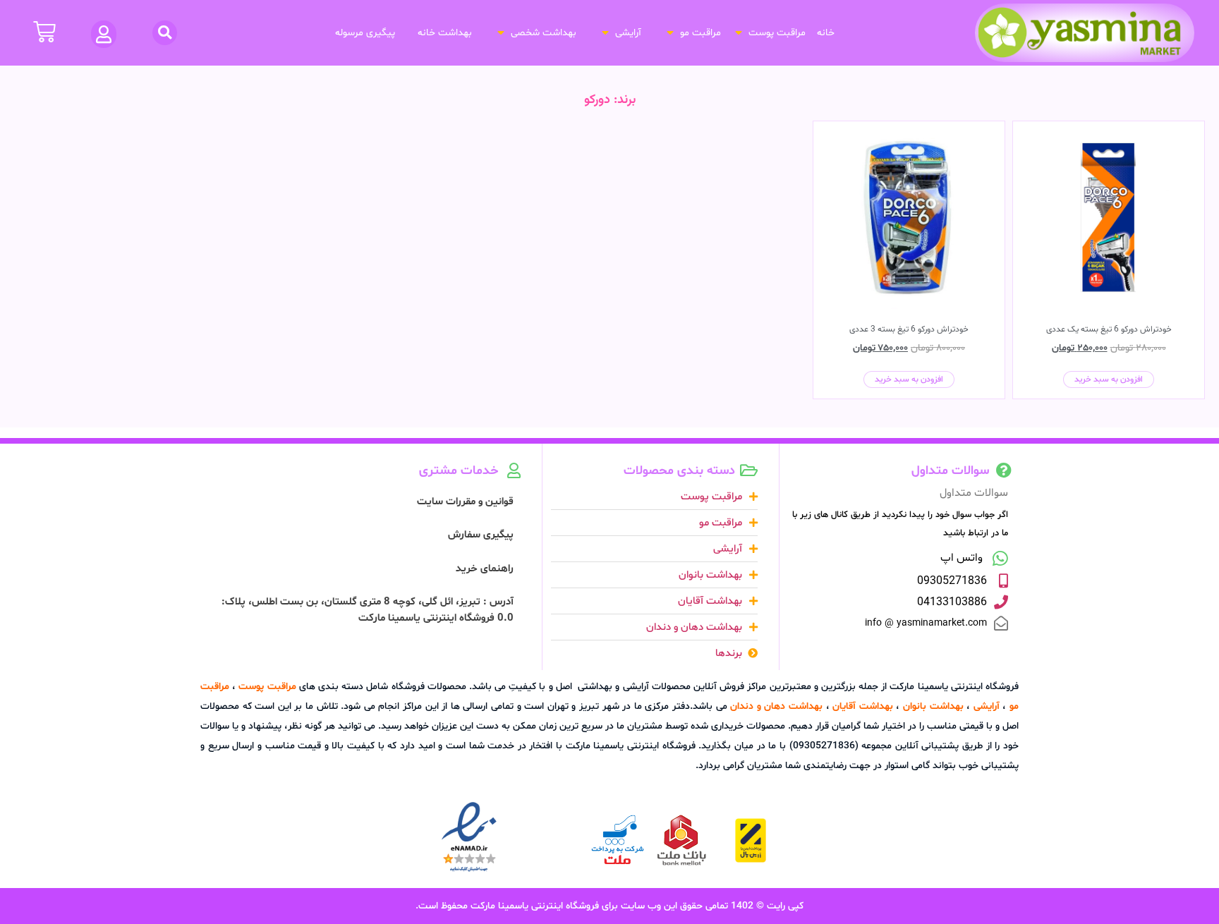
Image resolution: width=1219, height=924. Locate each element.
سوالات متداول (974, 493)
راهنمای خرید (485, 568)
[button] (769, 32)
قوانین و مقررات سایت (465, 501)
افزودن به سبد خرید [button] (1108, 379)
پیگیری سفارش (481, 535)
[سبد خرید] (44, 31)
